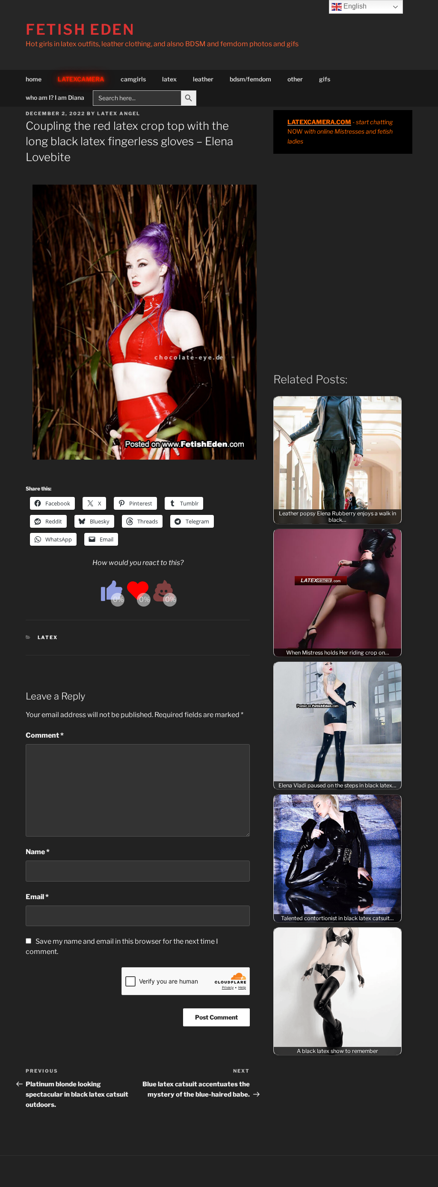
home (33, 79)
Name (38, 852)
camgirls (133, 79)
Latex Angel (118, 114)
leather (203, 79)
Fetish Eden (80, 29)
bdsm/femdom (250, 79)
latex (169, 79)
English (354, 6)
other (295, 79)
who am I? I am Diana (55, 97)
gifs (324, 79)
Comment (45, 735)
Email (37, 897)
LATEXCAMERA (81, 79)
